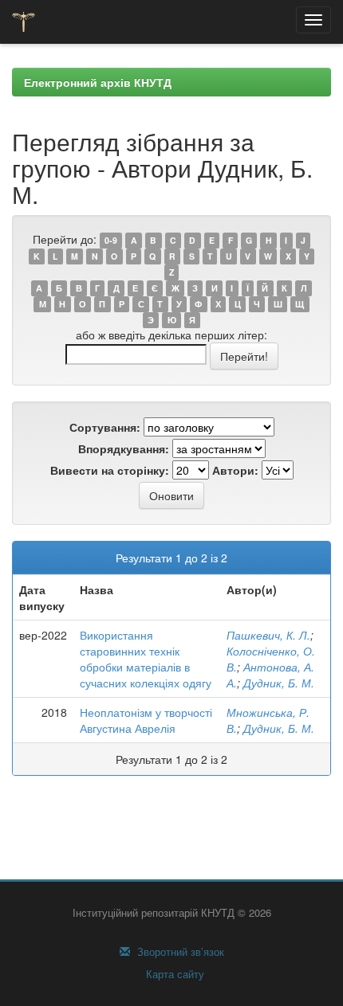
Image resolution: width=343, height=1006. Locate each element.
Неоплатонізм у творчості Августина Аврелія (146, 720)
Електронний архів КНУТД (98, 82)
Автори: (235, 470)
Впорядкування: (123, 448)
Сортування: (104, 427)
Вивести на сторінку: (109, 470)
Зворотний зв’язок (179, 952)
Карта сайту (173, 974)
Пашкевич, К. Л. (268, 635)
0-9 (110, 240)
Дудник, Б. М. (278, 683)
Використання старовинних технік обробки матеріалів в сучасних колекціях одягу (145, 659)
